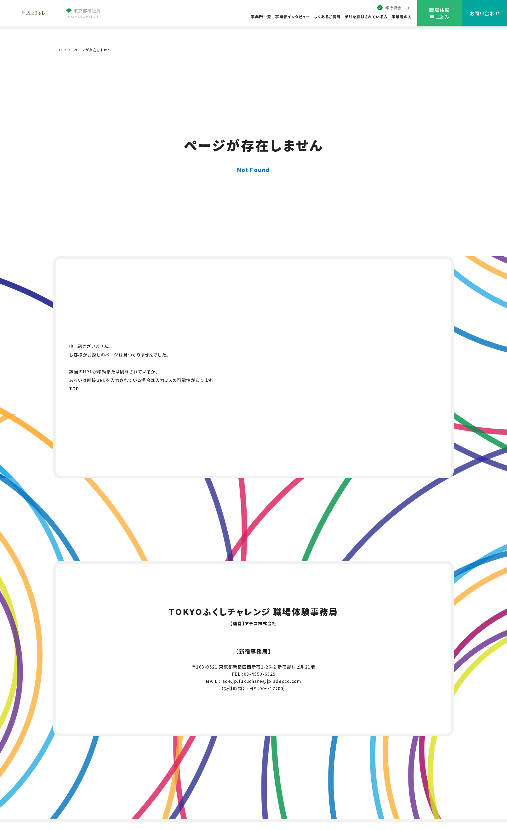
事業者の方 (402, 16)
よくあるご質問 (327, 16)
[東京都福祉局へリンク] (83, 12)
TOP (62, 49)
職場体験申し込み (439, 13)
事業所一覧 (261, 16)
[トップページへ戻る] (33, 13)
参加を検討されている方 (366, 16)
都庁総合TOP (398, 7)
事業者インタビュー (292, 16)
